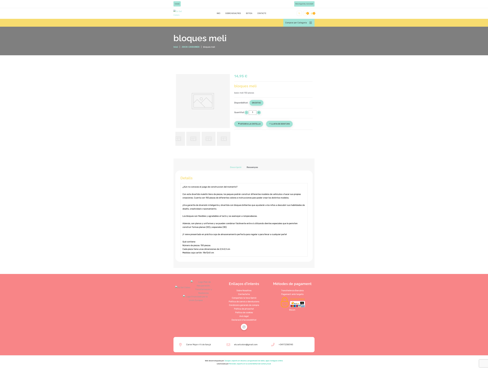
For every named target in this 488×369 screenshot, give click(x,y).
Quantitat (239, 112)
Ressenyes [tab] (252, 167)
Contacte (261, 13)
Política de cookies (244, 312)
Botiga (249, 13)
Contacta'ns (244, 294)
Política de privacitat (244, 309)
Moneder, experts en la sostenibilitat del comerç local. (250, 364)
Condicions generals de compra (244, 305)
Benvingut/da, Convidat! (304, 4)
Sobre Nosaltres (244, 290)
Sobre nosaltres (233, 13)
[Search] (299, 13)
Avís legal (244, 316)
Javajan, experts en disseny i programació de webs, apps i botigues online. (253, 361)
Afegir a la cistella (249, 124)
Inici (218, 13)
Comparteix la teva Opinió (244, 298)
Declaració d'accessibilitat (244, 320)
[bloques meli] (202, 101)
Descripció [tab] (235, 167)
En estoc (256, 103)
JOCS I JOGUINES (191, 47)
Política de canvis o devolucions (244, 301)
